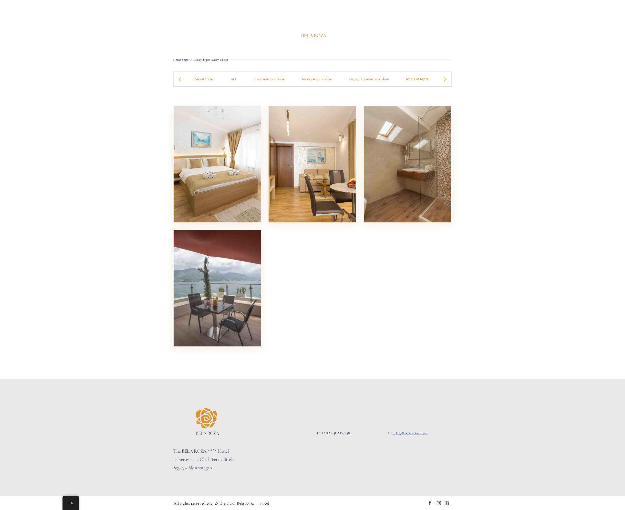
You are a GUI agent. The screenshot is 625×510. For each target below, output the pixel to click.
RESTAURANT (418, 79)
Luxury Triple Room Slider (369, 79)
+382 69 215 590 (336, 433)
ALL (234, 79)
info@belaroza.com (410, 433)
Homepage (181, 60)
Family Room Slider (317, 79)
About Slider (204, 79)
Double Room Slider (269, 79)
